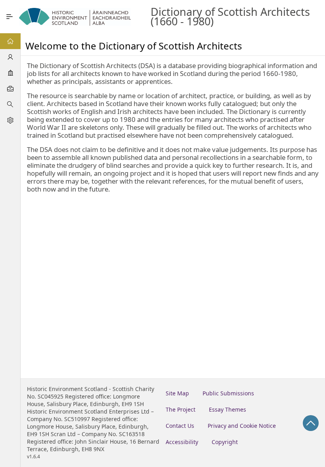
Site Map (177, 393)
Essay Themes (227, 409)
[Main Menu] (9, 16)
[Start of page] (311, 423)
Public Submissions (228, 393)
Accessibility (182, 442)
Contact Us (180, 425)
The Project (180, 409)
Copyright (225, 442)
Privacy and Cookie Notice (242, 425)
